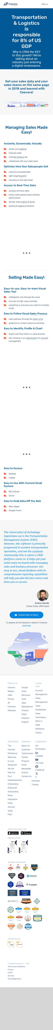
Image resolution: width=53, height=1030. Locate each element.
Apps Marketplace (27, 705)
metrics (24, 202)
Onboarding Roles (13, 793)
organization (31, 338)
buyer (21, 176)
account (44, 338)
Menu (46, 4)
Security (11, 807)
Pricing (11, 699)
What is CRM (38, 723)
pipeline (23, 149)
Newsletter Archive (26, 770)
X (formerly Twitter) (36, 781)
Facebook (39, 770)
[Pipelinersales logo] (10, 4)
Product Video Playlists (25, 714)
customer (37, 551)
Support (25, 722)
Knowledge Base (14, 979)
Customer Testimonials (27, 751)
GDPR (10, 973)
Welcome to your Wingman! (12, 761)
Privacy (11, 970)
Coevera (11, 687)
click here (26, 625)
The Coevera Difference (12, 750)
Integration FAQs (12, 801)
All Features (12, 705)
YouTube (39, 763)
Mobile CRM (11, 693)
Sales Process (38, 313)
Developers (40, 749)
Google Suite (24, 689)
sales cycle (38, 319)
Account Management (41, 692)
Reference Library (39, 731)
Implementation (15, 780)
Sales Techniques (40, 715)
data (30, 81)
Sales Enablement (40, 708)
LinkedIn (39, 756)
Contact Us (26, 776)
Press (23, 765)
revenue (20, 157)
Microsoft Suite (25, 697)
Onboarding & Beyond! (13, 786)
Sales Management (41, 700)
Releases (12, 710)
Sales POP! (10, 813)
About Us (25, 746)
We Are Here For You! (11, 772)
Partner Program (25, 759)
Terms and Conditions (16, 967)
